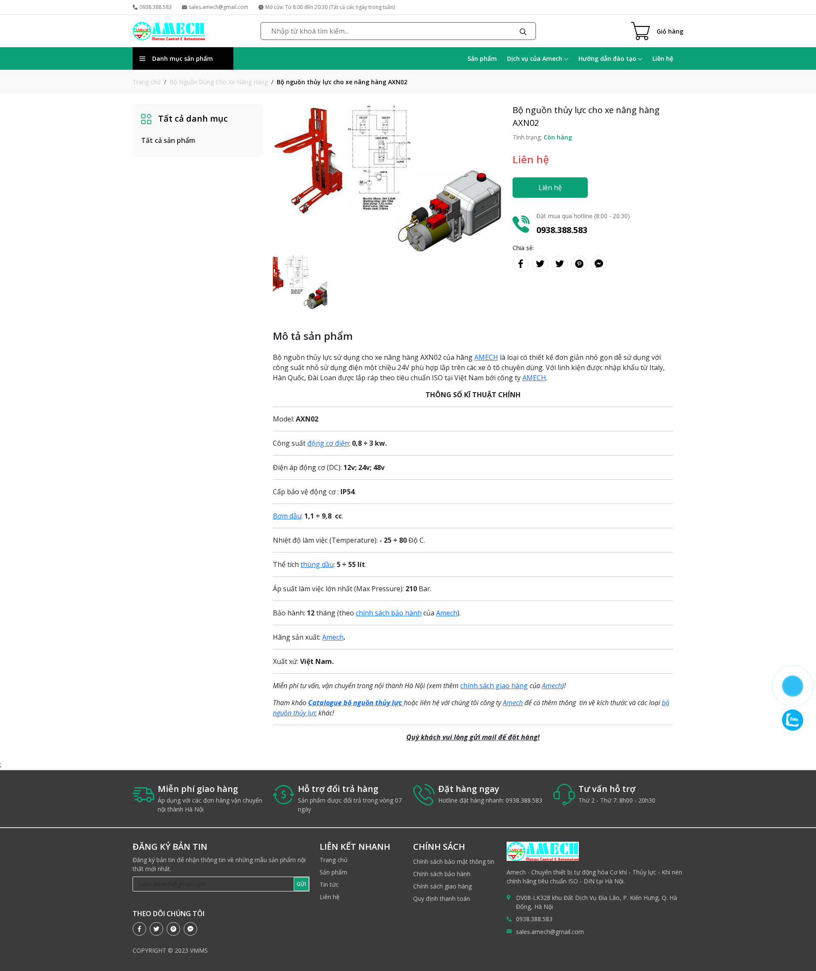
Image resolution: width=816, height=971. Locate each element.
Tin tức (329, 884)
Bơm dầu (287, 516)
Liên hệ (662, 58)
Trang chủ (147, 82)
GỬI (301, 884)
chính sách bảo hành (389, 613)
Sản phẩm (482, 58)
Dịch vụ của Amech (535, 58)
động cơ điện (328, 443)
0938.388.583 (155, 7)
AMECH (486, 357)
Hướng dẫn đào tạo (608, 58)
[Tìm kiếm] (523, 31)
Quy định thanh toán (441, 898)
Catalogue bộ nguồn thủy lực (356, 702)
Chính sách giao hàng (442, 886)
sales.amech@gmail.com (218, 7)
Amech (446, 613)
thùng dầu (317, 564)
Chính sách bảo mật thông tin (453, 861)
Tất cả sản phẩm (168, 140)
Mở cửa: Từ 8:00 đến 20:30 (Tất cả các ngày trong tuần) (330, 7)
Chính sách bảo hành (441, 874)
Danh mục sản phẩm (182, 58)
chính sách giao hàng (494, 685)
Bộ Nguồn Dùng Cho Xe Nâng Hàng (219, 82)
